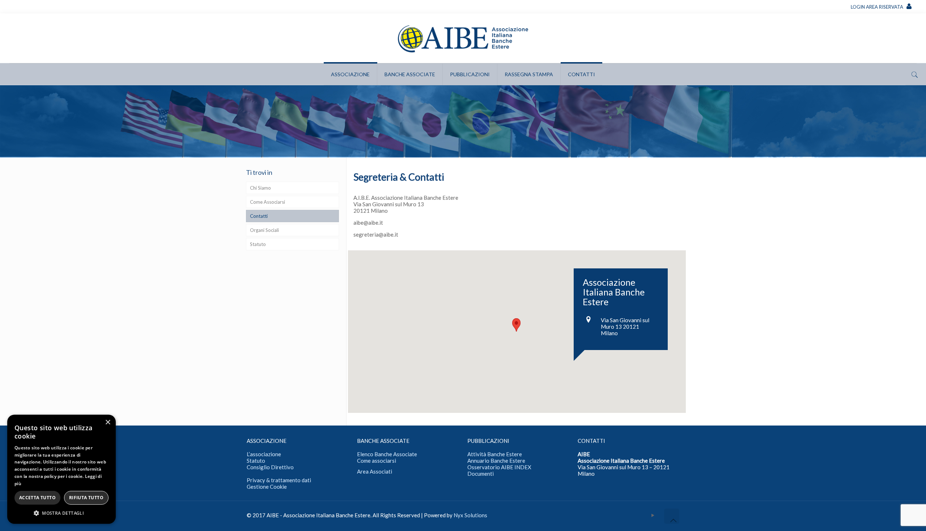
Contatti (259, 216)
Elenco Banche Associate (387, 454)
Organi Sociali (264, 230)
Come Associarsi (267, 202)
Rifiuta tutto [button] (86, 498)
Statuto (258, 244)
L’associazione (264, 454)
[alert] (61, 469)
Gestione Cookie (267, 486)
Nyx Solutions (470, 515)
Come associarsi (376, 460)
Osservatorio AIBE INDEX (499, 467)
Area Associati (374, 471)
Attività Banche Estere (494, 454)
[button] (61, 513)
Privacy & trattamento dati (279, 480)
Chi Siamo (260, 188)
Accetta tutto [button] (37, 498)
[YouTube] (653, 515)
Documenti (480, 473)
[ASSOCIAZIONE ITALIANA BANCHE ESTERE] (463, 38)
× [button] (107, 422)
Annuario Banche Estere (496, 460)
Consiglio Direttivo (270, 467)
